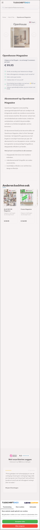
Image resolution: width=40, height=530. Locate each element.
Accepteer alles (20, 521)
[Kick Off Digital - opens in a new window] (31, 503)
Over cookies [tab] (20, 507)
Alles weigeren (20, 526)
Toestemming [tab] (7, 507)
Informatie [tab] (33, 507)
